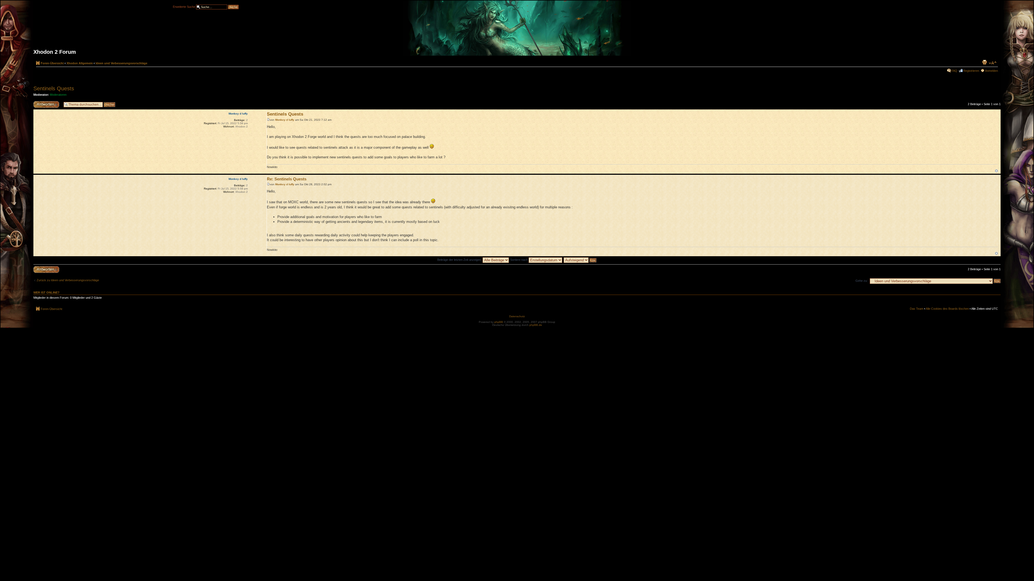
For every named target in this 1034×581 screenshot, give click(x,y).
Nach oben (996, 170)
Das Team (916, 308)
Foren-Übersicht (52, 63)
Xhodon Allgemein (80, 63)
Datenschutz (517, 316)
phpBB (498, 321)
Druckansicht (984, 62)
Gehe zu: (861, 280)
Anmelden (991, 70)
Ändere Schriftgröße (993, 62)
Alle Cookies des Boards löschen (947, 308)
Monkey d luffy (284, 119)
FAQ (954, 70)
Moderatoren (58, 94)
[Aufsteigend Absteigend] (580, 259)
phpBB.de (535, 324)
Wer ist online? (46, 292)
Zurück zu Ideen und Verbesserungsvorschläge (68, 280)
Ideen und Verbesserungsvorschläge (121, 63)
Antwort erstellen (44, 102)
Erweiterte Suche (184, 6)
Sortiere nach (519, 259)
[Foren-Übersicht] (517, 30)
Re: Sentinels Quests (286, 179)
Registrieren (971, 70)
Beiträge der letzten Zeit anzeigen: (460, 259)
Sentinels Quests (53, 88)
